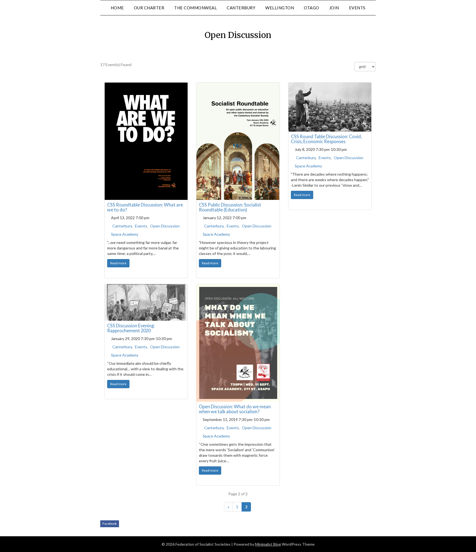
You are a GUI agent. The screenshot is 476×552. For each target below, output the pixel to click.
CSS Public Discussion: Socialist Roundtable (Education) (230, 207)
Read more (118, 263)
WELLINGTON (279, 7)
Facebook (109, 523)
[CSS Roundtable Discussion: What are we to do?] (146, 141)
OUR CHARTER (149, 7)
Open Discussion (165, 226)
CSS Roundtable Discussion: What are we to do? (145, 207)
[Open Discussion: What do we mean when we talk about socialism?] (237, 342)
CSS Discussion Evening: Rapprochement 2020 (131, 328)
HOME (117, 7)
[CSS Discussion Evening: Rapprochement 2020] (146, 302)
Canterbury (122, 226)
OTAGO (311, 7)
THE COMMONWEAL (195, 7)
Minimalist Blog (268, 544)
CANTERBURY (241, 7)
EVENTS (357, 7)
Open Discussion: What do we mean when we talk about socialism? (235, 409)
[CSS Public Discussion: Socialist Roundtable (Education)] (237, 141)
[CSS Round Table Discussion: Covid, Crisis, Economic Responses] (329, 107)
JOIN (334, 7)
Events (141, 226)
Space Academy (124, 234)
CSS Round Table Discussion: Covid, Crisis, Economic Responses (326, 139)
